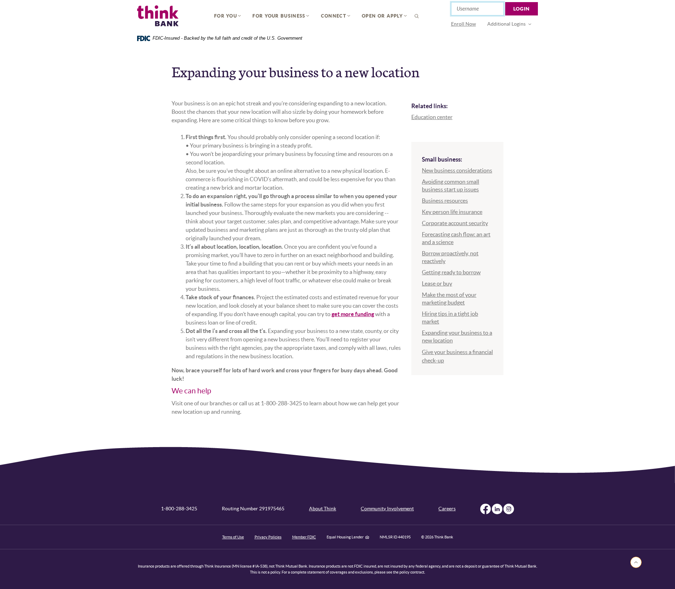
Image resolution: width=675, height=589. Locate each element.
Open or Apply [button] (382, 16)
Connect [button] (333, 16)
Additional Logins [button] (506, 24)
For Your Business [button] (278, 16)
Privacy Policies (268, 537)
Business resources (445, 200)
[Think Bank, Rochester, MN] (158, 15)
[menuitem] (463, 24)
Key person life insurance (452, 212)
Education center (431, 117)
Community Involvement (387, 508)
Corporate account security (455, 223)
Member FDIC (304, 537)
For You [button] (225, 16)
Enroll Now (463, 24)
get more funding (353, 314)
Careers (447, 508)
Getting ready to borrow (451, 272)
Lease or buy (437, 283)
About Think (322, 508)
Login (521, 9)
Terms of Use (233, 537)
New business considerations (457, 170)
